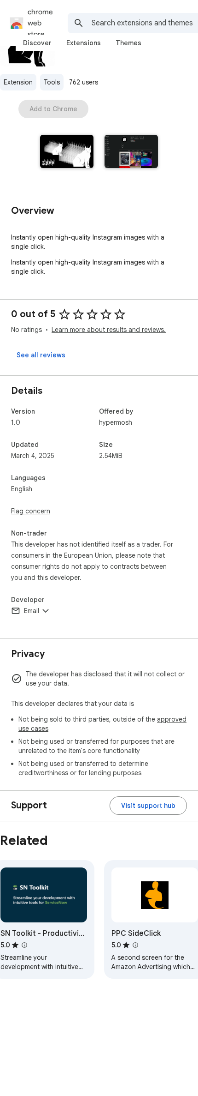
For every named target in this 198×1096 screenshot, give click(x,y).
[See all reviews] (41, 355)
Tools (52, 82)
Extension (18, 82)
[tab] (37, 43)
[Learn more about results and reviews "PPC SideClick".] (135, 945)
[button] (66, 152)
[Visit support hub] (148, 806)
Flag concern (30, 511)
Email (31, 611)
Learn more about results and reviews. (109, 329)
